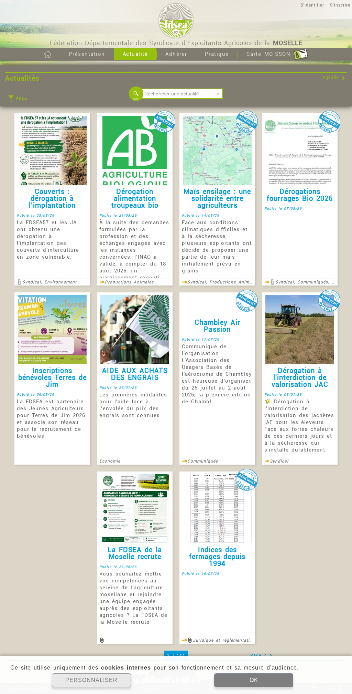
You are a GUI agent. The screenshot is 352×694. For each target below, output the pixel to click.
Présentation (87, 54)
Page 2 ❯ (261, 655)
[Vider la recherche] (218, 94)
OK (254, 680)
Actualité (135, 54)
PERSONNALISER (91, 680)
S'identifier (312, 5)
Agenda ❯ (333, 77)
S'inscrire (340, 5)
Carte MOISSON (270, 54)
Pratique (217, 54)
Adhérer (176, 54)
